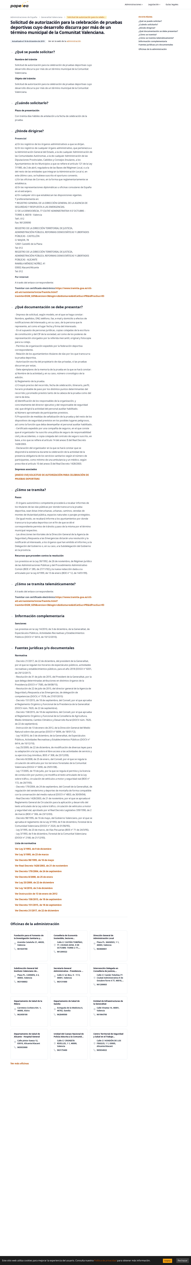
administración (74, 41)
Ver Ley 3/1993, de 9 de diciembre (33, 848)
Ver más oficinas (19, 1063)
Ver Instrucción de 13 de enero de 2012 (36, 893)
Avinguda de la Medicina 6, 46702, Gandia (70, 1009)
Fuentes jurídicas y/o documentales (156, 44)
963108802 (22, 981)
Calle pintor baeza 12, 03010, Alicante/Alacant (28, 1042)
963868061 (102, 949)
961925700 (22, 949)
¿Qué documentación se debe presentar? (158, 31)
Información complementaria (153, 41)
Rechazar (183, 1260)
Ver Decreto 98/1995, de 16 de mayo (34, 860)
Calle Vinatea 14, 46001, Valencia (108, 1009)
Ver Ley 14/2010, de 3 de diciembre (34, 888)
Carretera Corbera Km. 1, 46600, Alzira (29, 1009)
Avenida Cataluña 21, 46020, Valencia (30, 943)
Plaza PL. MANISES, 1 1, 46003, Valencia (108, 943)
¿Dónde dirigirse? (147, 27)
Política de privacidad (105, 1260)
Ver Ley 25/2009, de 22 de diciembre (34, 882)
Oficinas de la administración (153, 49)
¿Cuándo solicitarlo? (148, 24)
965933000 (22, 1047)
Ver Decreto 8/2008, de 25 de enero (34, 876)
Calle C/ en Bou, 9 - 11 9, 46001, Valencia (68, 976)
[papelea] (20, 4)
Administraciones (133, 4)
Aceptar (167, 1260)
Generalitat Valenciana (51, 17)
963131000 (62, 981)
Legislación (153, 4)
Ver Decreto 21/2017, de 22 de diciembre (37, 910)
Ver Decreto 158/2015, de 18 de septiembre (38, 899)
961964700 (102, 1014)
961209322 (62, 951)
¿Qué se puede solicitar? (150, 21)
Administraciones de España (23, 17)
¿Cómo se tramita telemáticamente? (156, 38)
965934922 (102, 1050)
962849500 (62, 1014)
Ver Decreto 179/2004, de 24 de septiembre (38, 871)
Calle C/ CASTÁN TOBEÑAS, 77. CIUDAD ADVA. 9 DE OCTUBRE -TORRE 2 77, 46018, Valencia (70, 945)
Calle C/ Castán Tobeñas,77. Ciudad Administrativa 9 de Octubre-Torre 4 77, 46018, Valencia (110, 978)
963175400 (62, 1050)
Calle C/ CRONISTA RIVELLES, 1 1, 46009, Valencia (67, 1043)
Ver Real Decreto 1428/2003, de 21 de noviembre (41, 865)
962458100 (22, 1014)
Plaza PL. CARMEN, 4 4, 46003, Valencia (28, 976)
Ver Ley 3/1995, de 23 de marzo (32, 854)
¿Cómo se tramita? (148, 34)
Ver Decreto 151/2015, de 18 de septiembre (38, 904)
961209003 (102, 984)
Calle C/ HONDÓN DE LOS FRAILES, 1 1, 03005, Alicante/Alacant (109, 1043)
